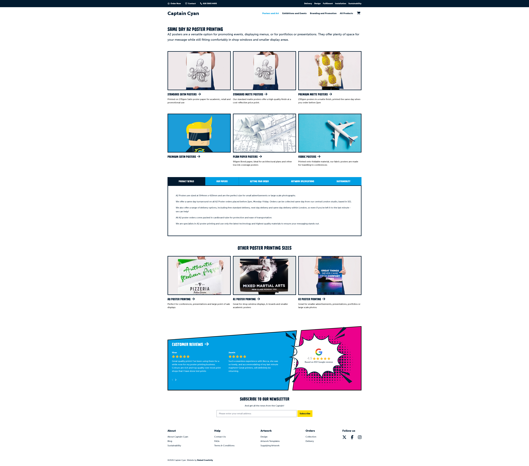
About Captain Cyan (178, 436)
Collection (311, 436)
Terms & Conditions (224, 445)
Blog (170, 441)
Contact (192, 3)
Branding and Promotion (323, 13)
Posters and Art (270, 13)
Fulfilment (328, 3)
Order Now (176, 3)
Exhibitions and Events (294, 13)
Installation (340, 3)
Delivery (308, 3)
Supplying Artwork (270, 445)
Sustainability (354, 3)
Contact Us (220, 436)
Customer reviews (188, 344)
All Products (346, 13)
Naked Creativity (205, 460)
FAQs (216, 441)
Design (317, 3)
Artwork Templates (270, 441)
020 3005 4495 (210, 3)
